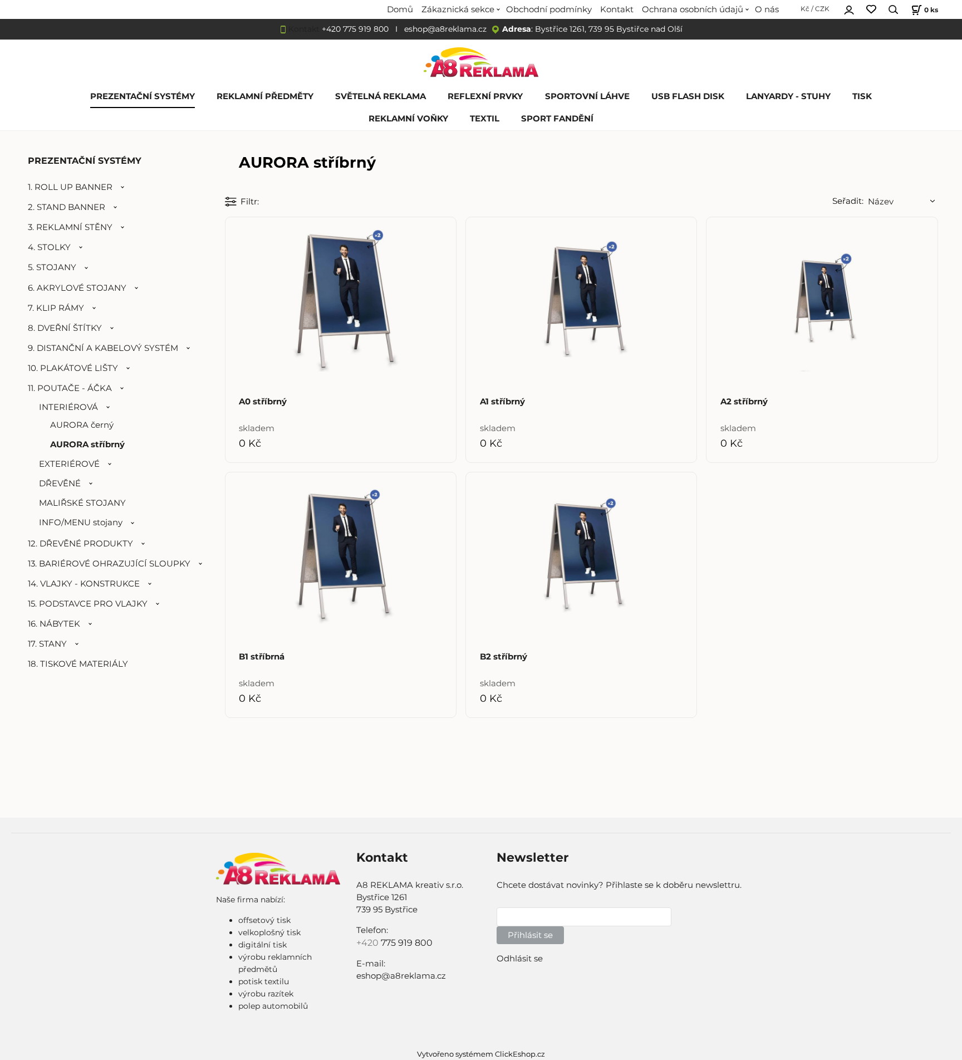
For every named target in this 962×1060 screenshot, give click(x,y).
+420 (368, 942)
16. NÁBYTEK (54, 624)
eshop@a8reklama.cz (445, 29)
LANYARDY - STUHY (788, 96)
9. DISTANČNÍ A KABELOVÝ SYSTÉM (103, 348)
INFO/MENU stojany (80, 522)
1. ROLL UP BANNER (70, 187)
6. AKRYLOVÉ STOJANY (77, 288)
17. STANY (47, 644)
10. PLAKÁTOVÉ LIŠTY (73, 368)
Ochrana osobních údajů (692, 9)
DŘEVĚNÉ (60, 483)
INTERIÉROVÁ (68, 407)
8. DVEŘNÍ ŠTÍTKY (65, 328)
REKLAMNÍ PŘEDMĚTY (265, 96)
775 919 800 (407, 942)
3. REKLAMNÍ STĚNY (70, 227)
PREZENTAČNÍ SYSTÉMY (142, 96)
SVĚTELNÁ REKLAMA (380, 96)
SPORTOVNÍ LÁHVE (587, 96)
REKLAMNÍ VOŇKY (408, 119)
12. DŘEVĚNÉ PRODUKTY (80, 544)
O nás (767, 9)
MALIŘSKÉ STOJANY (82, 503)
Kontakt (617, 9)
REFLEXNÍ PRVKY (485, 96)
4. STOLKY (49, 247)
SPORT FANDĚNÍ (557, 119)
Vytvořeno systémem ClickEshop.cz (481, 1054)
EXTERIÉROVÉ (69, 464)
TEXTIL (484, 119)
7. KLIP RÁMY (56, 308)
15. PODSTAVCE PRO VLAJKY (88, 604)
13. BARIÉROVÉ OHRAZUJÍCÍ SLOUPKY (109, 564)
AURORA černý (82, 425)
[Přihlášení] (849, 8)
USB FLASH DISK (687, 96)
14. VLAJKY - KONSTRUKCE (84, 584)
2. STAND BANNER (66, 207)
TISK (862, 96)
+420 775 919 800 (355, 29)
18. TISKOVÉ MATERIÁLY (78, 664)
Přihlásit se (530, 935)
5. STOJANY (52, 267)
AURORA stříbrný (87, 444)
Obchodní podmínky (549, 9)
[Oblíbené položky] (871, 10)
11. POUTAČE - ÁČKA (70, 388)
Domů (400, 9)
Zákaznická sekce (457, 9)
